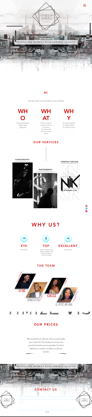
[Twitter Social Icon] (86, 208)
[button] (84, 5)
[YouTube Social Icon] (86, 206)
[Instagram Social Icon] (86, 211)
